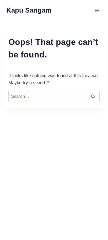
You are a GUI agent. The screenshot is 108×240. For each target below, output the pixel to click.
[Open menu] (97, 10)
